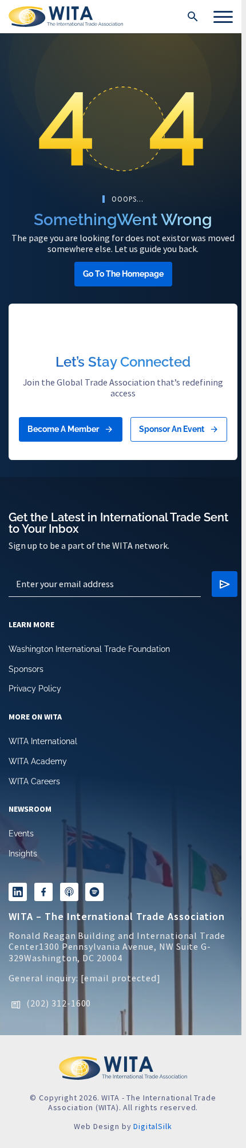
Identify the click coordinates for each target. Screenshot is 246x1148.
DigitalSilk (152, 1126)
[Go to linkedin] (18, 892)
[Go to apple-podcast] (69, 892)
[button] (192, 16)
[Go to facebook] (43, 892)
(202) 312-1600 (58, 1003)
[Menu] (223, 16)
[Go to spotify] (94, 892)
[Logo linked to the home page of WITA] (66, 16)
